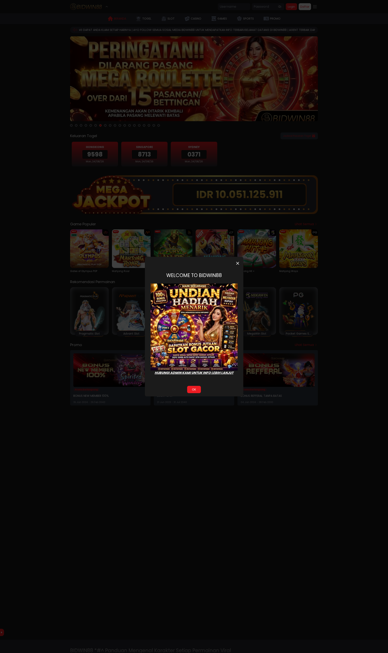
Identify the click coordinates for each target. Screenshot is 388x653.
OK (194, 389)
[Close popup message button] (237, 263)
